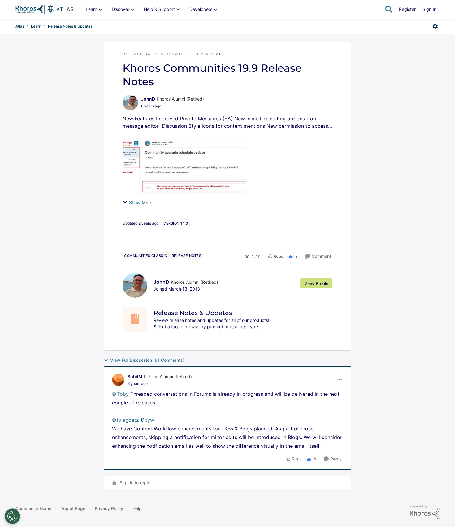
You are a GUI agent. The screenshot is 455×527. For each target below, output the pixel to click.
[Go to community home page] (44, 9)
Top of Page (73, 508)
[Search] (388, 9)
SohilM (135, 376)
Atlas (19, 26)
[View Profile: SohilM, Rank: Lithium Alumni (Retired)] (118, 380)
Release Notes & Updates (70, 26)
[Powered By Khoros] (425, 512)
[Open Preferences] (12, 516)
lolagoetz (128, 420)
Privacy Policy (109, 508)
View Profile (316, 283)
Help (137, 508)
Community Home (33, 508)
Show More (140, 202)
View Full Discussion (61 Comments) (147, 360)
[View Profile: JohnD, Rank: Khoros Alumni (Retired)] (130, 102)
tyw (149, 420)
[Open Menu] (435, 26)
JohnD (148, 99)
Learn (36, 26)
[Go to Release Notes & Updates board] (135, 319)
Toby (123, 394)
